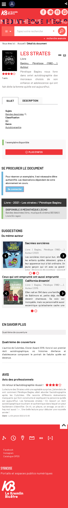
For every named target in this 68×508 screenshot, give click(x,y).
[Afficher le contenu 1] (30, 273)
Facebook (8, 449)
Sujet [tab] (10, 100)
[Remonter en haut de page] (63, 425)
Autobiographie (13, 127)
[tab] (4, 438)
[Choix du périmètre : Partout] (8, 31)
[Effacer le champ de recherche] (54, 31)
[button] (66, 3)
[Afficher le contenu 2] (35, 311)
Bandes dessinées (14, 114)
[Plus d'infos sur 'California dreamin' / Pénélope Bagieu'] (13, 291)
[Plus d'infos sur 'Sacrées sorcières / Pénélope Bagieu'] (12, 255)
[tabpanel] (29, 119)
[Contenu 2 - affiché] (34, 273)
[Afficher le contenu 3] (37, 273)
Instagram (8, 453)
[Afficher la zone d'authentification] (13, 4)
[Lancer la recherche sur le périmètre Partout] (62, 31)
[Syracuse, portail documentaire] (34, 21)
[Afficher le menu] (4, 4)
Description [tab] (30, 100)
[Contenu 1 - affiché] (32, 311)
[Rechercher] (25, 114)
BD (6, 120)
